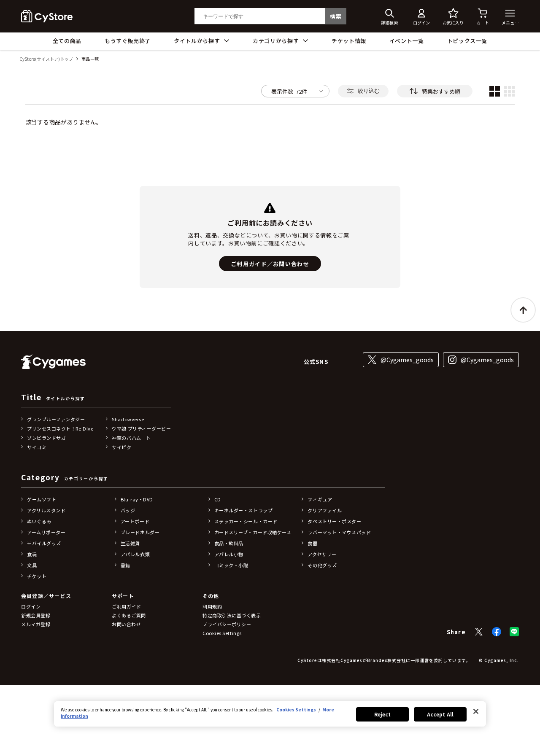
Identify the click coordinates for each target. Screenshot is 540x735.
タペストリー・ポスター (334, 521)
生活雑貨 (130, 543)
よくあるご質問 (129, 615)
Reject (382, 714)
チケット (36, 576)
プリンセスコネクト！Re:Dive (60, 428)
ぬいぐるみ (39, 521)
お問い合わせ (126, 624)
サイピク (121, 447)
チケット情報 (349, 41)
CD (217, 499)
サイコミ (36, 447)
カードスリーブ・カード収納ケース (253, 532)
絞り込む (369, 91)
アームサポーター (46, 532)
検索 (335, 16)
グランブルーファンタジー (56, 419)
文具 (32, 565)
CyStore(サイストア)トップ (46, 59)
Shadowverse (128, 419)
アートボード (135, 521)
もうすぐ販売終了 (128, 41)
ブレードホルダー (140, 532)
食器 (312, 543)
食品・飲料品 (228, 543)
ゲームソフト (41, 499)
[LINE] (514, 631)
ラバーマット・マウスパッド (339, 532)
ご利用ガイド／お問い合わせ (270, 264)
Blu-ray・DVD (137, 499)
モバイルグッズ (44, 543)
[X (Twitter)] (478, 631)
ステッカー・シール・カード (246, 521)
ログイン (30, 606)
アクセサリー (322, 554)
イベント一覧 (406, 41)
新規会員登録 (35, 615)
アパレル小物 (228, 554)
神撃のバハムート (131, 437)
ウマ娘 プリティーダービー (141, 428)
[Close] (476, 711)
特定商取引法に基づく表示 (231, 615)
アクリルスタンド (46, 510)
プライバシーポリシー (226, 624)
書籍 (125, 565)
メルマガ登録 (35, 624)
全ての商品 (67, 41)
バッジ (128, 510)
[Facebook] (496, 631)
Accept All (440, 714)
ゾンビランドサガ (46, 437)
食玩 (32, 554)
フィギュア (320, 499)
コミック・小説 (231, 565)
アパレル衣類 (135, 554)
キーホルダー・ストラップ (243, 510)
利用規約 (212, 606)
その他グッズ (322, 565)
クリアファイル (325, 510)
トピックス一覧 (467, 41)
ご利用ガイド (126, 606)
